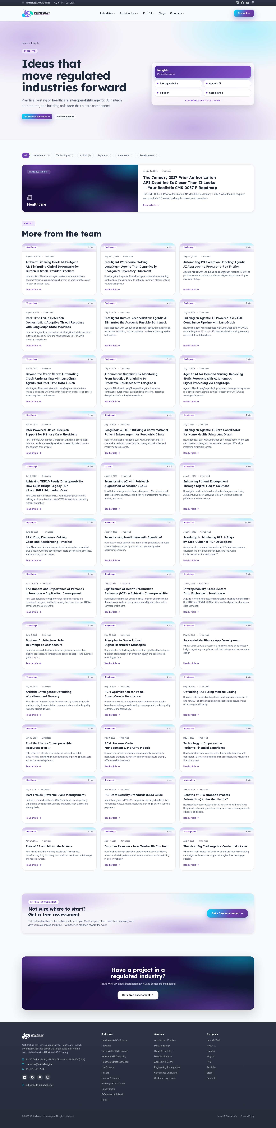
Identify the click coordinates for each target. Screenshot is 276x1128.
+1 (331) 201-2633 (35, 1069)
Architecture (128, 13)
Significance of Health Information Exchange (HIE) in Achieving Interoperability (136, 591)
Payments (104, 155)
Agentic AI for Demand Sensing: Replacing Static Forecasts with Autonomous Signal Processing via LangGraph (213, 378)
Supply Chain (108, 1089)
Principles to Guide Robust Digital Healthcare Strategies (125, 643)
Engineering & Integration (167, 1067)
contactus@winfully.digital (39, 1064)
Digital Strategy (162, 1045)
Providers (106, 1045)
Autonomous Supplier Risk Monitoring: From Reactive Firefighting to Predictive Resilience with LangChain (131, 378)
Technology (64, 155)
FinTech (106, 1072)
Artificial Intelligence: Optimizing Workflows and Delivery (48, 694)
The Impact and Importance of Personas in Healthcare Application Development (55, 591)
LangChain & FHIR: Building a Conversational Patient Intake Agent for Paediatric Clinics (136, 432)
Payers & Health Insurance (115, 1051)
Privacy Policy (247, 1116)
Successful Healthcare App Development (211, 640)
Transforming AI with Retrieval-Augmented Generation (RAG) (126, 484)
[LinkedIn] (237, 2)
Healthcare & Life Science (114, 1040)
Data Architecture (163, 1056)
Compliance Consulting (165, 1072)
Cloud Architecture (163, 1051)
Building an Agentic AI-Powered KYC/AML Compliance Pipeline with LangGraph (213, 320)
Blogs (162, 13)
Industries (106, 13)
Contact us (244, 13)
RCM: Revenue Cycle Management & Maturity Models (127, 745)
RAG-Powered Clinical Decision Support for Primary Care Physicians (51, 432)
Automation (126, 155)
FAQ (209, 1062)
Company (176, 13)
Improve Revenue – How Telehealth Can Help (136, 846)
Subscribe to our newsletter (39, 1085)
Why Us (210, 1056)
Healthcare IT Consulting (114, 1056)
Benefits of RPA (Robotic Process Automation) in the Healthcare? (206, 797)
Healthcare (42, 155)
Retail (104, 1100)
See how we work (65, 116)
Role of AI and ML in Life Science (49, 846)
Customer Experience (165, 1078)
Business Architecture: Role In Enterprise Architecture (45, 643)
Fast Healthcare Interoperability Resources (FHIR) (49, 745)
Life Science (108, 1067)
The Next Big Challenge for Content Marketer (215, 846)
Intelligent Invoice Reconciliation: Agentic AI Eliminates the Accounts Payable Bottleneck (135, 320)
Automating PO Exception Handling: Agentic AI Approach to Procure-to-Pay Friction (214, 264)
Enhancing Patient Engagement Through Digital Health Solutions (206, 484)
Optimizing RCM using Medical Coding (209, 692)
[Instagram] (253, 2)
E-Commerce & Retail (112, 1094)
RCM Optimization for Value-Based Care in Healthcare (124, 694)
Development (148, 155)
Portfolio (148, 13)
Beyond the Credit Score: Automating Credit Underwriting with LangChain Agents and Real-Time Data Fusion (52, 378)
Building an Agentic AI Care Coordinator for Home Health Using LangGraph (211, 432)
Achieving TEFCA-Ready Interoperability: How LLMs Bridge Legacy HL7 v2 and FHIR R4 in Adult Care (54, 486)
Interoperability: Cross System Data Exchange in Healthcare (204, 591)
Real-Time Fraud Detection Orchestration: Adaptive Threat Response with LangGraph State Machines (55, 322)
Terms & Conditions (227, 1116)
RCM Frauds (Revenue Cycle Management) (55, 795)
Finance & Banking (111, 1078)
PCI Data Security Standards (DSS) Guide (133, 795)
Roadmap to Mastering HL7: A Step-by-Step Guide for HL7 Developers (208, 539)
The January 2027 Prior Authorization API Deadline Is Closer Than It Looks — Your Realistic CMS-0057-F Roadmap (180, 182)
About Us (211, 1045)
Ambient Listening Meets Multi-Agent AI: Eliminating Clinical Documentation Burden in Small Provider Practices (53, 266)
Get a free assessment (35, 116)
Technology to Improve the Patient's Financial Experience (204, 745)
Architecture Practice (165, 1040)
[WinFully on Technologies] (36, 13)
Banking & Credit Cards (113, 1083)
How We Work (214, 1040)
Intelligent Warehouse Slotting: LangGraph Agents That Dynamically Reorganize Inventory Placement (130, 266)
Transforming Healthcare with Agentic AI (133, 537)
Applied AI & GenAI (163, 1062)
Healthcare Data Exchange (115, 1062)
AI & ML (85, 155)
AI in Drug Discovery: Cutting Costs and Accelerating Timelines (49, 539)
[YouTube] (247, 2)
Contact (211, 1078)
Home (25, 43)
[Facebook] (242, 2)
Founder (211, 1051)
